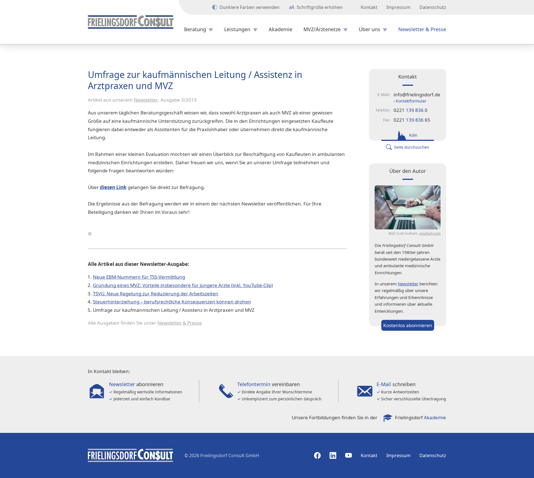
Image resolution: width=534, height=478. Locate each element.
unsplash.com (430, 233)
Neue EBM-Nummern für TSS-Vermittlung (139, 277)
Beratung (195, 29)
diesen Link (113, 187)
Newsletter (146, 100)
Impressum (398, 7)
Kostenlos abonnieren (407, 325)
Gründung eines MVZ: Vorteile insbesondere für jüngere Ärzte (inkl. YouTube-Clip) (183, 285)
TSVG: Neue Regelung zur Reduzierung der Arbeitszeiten (155, 293)
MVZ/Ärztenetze (322, 29)
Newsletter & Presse (422, 29)
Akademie (280, 29)
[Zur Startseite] (130, 22)
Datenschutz (432, 7)
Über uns (369, 29)
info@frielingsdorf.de (417, 94)
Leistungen (237, 29)
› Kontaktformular (410, 101)
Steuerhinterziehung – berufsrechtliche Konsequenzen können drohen (172, 301)
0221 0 (410, 110)
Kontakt (369, 7)
